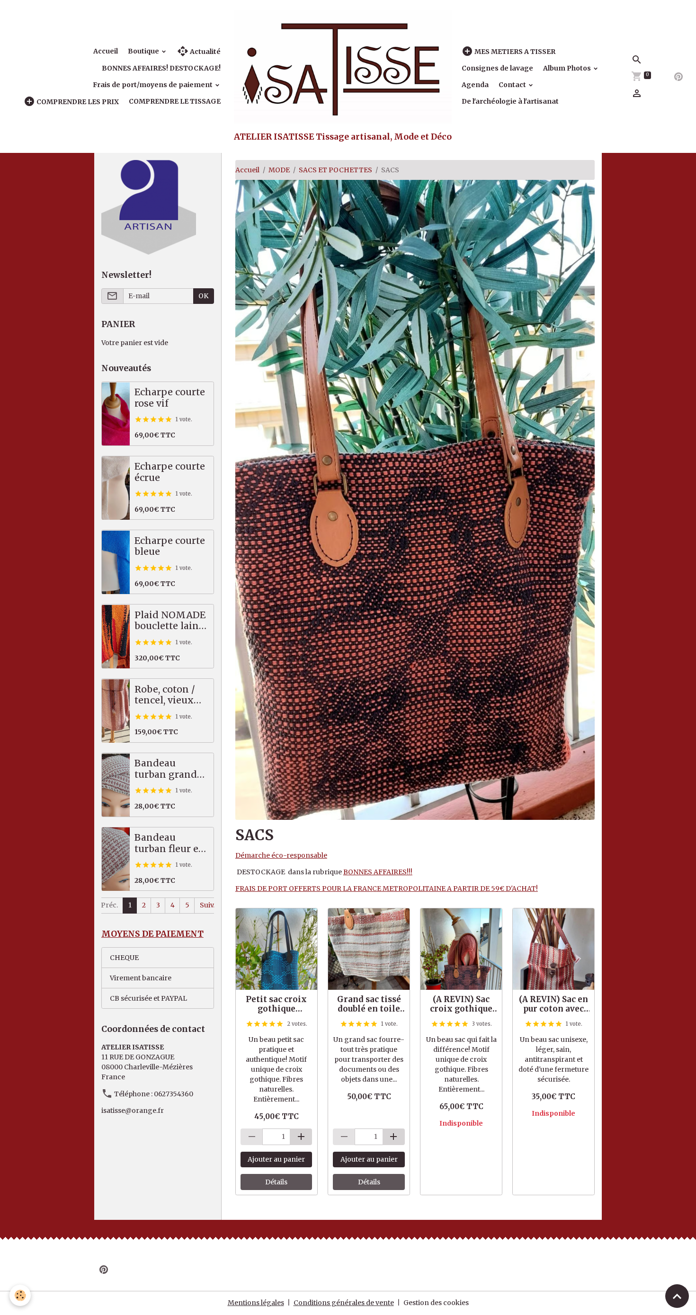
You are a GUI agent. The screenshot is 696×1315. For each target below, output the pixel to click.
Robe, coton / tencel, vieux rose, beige (164, 695)
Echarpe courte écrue (169, 473)
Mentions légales (256, 1302)
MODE (279, 170)
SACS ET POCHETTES (335, 170)
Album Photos (567, 68)
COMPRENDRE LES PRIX (77, 102)
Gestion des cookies (436, 1302)
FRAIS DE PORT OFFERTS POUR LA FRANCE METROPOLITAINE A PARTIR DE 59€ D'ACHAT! (386, 888)
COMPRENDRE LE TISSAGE (175, 101)
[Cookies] (20, 1295)
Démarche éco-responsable (281, 855)
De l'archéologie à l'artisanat (510, 101)
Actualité (204, 51)
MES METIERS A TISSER (514, 51)
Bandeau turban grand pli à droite (165, 769)
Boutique (144, 51)
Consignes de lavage (497, 68)
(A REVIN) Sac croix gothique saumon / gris (461, 1004)
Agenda (475, 84)
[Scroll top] (677, 1296)
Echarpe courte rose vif (169, 398)
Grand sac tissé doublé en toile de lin (369, 1004)
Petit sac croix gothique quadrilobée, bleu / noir (276, 1004)
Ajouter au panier (276, 1159)
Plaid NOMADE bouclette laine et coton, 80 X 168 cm (169, 621)
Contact (513, 84)
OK (203, 296)
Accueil (105, 51)
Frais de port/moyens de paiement (153, 84)
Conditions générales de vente (344, 1302)
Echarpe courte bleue (169, 547)
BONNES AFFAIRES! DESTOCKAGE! (161, 68)
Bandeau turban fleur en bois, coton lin (169, 844)
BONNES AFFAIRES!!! (377, 872)
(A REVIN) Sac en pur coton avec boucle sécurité (553, 1004)
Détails (276, 1182)
